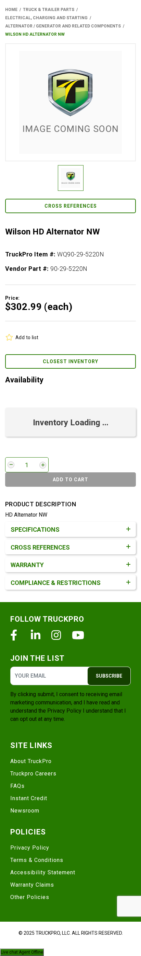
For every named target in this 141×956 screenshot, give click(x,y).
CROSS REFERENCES (70, 206)
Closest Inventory (70, 361)
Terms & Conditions (36, 860)
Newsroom (24, 810)
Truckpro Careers (33, 773)
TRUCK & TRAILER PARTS (48, 9)
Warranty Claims (32, 885)
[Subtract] (11, 464)
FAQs (17, 786)
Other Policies (29, 897)
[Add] (42, 465)
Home (11, 9)
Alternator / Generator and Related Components (63, 26)
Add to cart (70, 479)
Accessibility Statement (42, 872)
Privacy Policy (64, 710)
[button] (70, 102)
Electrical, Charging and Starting (46, 17)
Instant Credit (28, 798)
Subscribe (109, 676)
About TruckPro (31, 761)
